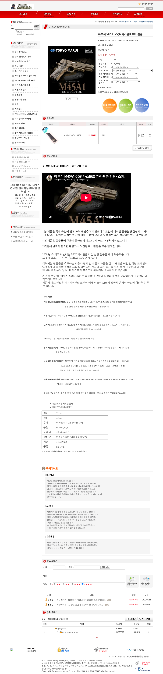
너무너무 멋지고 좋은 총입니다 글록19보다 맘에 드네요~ (80, 605)
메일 (50, 671)
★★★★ (76, 584)
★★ (58, 584)
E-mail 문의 (26, 207)
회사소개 (112, 656)
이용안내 (147, 656)
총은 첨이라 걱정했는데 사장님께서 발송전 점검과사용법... (81, 600)
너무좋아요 (62, 629)
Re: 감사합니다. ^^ (70, 632)
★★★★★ (88, 584)
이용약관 (121, 656)
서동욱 (99, 660)
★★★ (66, 584)
